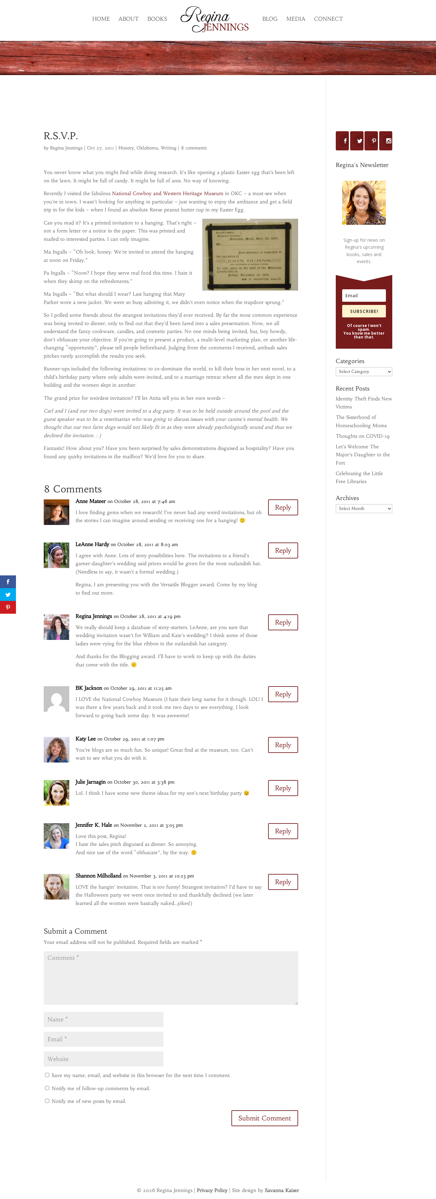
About (128, 19)
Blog (270, 19)
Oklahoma (147, 148)
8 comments (194, 148)
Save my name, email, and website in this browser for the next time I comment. (141, 1075)
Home (101, 19)
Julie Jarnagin (91, 781)
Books (157, 19)
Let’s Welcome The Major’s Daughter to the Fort (363, 455)
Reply (283, 507)
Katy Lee (86, 738)
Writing (169, 148)
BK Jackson (89, 688)
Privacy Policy (212, 1190)
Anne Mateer (91, 501)
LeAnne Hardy (92, 544)
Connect (328, 19)
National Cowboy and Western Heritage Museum (167, 193)
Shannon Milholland (98, 875)
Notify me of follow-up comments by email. (101, 1088)
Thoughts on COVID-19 (363, 436)
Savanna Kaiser (282, 1190)
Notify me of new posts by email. (89, 1101)
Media (295, 19)
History (126, 148)
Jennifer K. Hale (94, 825)
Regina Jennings (66, 148)
